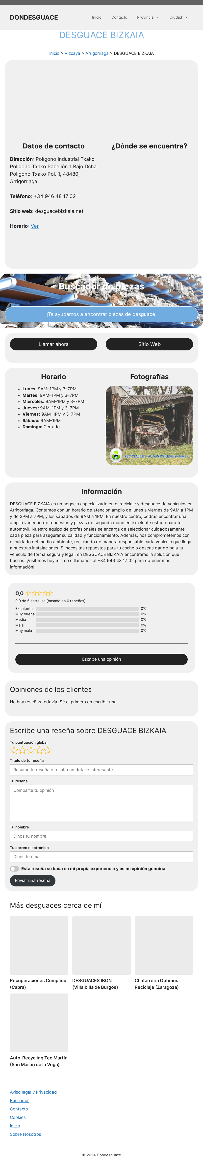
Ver (35, 226)
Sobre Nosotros (25, 1134)
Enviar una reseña (33, 880)
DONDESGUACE (34, 17)
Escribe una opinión (101, 659)
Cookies (18, 1117)
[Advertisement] (101, 102)
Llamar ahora (54, 344)
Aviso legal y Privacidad (33, 1092)
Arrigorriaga (97, 53)
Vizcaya (73, 53)
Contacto (119, 17)
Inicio (97, 17)
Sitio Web (149, 344)
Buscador (19, 1100)
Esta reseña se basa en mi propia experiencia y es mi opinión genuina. (94, 868)
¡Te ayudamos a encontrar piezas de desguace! (102, 314)
